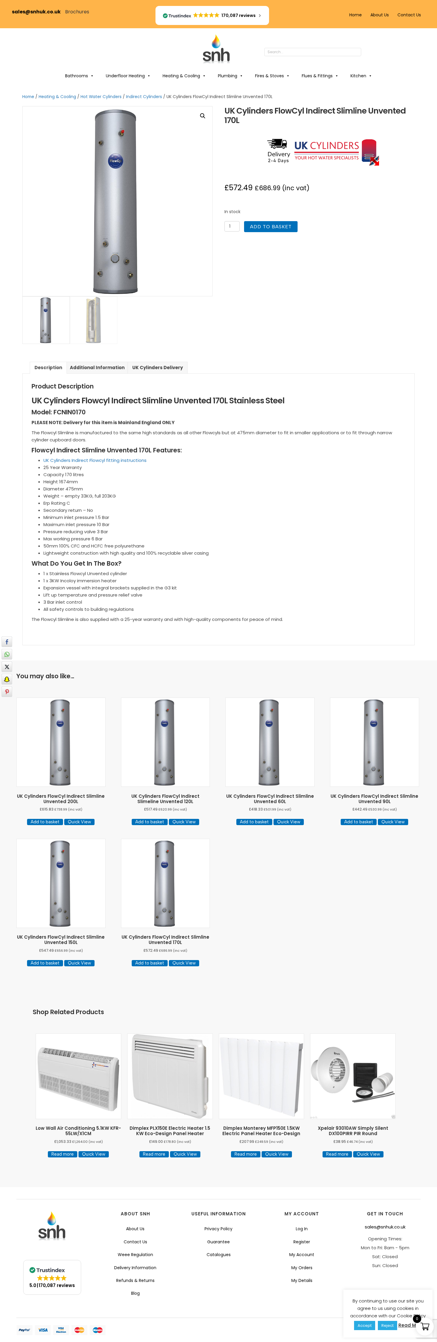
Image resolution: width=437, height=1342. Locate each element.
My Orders (301, 1268)
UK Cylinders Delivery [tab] (157, 367)
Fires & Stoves (269, 76)
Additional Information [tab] (97, 367)
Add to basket (271, 226)
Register (301, 1242)
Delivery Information (135, 1268)
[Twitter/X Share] (6, 666)
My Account (301, 1255)
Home (355, 15)
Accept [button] (365, 1325)
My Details (301, 1280)
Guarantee (218, 1242)
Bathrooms (76, 76)
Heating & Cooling (181, 76)
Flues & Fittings (317, 76)
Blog (135, 1293)
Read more (62, 1154)
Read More (411, 1325)
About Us (379, 15)
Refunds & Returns (135, 1280)
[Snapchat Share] (6, 679)
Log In (302, 1229)
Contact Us (409, 15)
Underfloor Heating (125, 76)
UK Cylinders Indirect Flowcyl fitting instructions (95, 460)
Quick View (79, 822)
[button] (367, 52)
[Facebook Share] (6, 641)
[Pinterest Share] (6, 691)
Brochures (77, 11)
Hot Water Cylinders (101, 97)
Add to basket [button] (45, 822)
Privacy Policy (218, 1229)
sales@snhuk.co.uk (38, 11)
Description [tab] (48, 367)
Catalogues (219, 1255)
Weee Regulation (135, 1255)
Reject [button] (387, 1325)
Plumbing (227, 76)
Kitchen (358, 76)
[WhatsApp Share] (6, 654)
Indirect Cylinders (144, 97)
